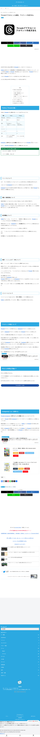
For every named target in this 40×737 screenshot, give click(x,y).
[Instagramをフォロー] (18, 691)
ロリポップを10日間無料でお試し (20, 541)
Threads (7, 486)
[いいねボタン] (2, 477)
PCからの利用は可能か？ (18, 101)
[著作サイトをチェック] (15, 691)
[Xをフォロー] (16, 691)
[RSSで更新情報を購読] (25, 691)
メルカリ (15, 455)
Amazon (21, 468)
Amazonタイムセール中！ (20, 544)
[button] (26, 46)
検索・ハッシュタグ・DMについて (20, 96)
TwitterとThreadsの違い (17, 89)
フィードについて (17, 91)
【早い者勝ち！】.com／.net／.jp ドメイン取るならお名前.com (19, 538)
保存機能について (17, 94)
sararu (20, 686)
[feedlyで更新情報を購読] (23, 691)
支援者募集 (20, 717)
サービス (3, 486)
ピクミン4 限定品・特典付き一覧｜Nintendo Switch (24, 448)
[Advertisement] (20, 58)
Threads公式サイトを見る (20, 385)
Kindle (15, 468)
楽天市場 (21, 452)
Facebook (23, 342)
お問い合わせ (33, 716)
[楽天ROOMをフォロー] (21, 691)
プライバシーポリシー (20, 716)
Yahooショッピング (29, 452)
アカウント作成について (17, 99)
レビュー (11, 486)
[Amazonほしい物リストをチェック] (20, 691)
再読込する (2, 733)
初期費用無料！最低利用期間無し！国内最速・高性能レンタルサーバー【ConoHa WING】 (20, 533)
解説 (15, 486)
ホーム (7, 716)
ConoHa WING (18, 527)
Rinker (17, 450)
